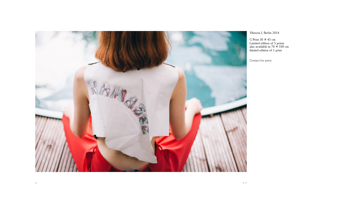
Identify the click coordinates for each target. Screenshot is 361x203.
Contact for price (261, 60)
